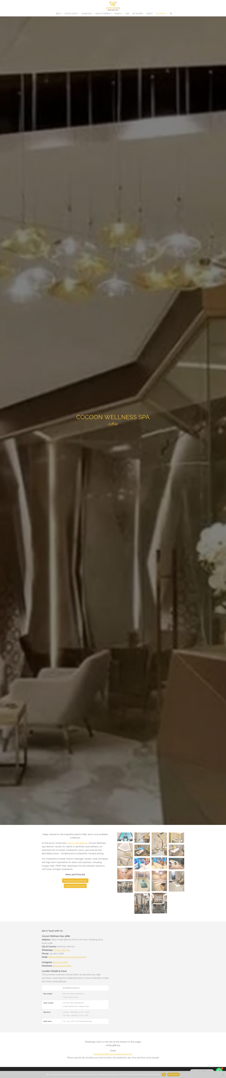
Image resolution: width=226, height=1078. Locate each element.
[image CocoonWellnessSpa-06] (160, 864)
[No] (223, 1074)
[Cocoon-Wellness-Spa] (113, 5)
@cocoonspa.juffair (62, 966)
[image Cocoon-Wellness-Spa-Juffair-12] (160, 904)
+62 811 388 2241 (62, 950)
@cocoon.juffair (60, 962)
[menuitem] (58, 13)
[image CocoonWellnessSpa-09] (125, 874)
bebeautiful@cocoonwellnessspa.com (67, 957)
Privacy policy (173, 1074)
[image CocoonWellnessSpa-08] (177, 864)
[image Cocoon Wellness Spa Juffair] (125, 838)
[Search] (170, 13)
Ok (164, 1074)
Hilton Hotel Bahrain (77, 843)
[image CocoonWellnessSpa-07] (143, 864)
